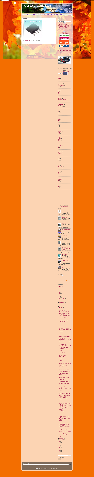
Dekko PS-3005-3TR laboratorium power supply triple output (66, 248)
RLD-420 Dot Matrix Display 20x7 (64, 384)
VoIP (58, 187)
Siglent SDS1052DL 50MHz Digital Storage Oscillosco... (64, 396)
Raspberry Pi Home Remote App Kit (64, 50)
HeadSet (59, 114)
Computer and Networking (62, 99)
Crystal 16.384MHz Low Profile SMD (64, 341)
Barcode (59, 86)
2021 (59, 292)
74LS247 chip (61, 387)
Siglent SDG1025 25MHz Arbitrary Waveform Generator (64, 394)
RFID (41, 14)
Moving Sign (59, 137)
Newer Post (25, 59)
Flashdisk (59, 110)
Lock (58, 125)
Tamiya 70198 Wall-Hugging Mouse (64, 315)
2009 (59, 450)
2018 (59, 296)
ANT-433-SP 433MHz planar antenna (65, 329)
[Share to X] (37, 40)
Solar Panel (59, 171)
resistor (59, 158)
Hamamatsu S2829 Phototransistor (64, 426)
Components (59, 98)
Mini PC (59, 132)
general (59, 112)
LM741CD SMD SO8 (62, 355)
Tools (51, 14)
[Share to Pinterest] (39, 40)
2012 (59, 446)
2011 (59, 447)
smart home (59, 168)
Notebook (59, 140)
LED (58, 124)
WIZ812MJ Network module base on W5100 (66, 230)
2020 (59, 293)
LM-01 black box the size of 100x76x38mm (63, 380)
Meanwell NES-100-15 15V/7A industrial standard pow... (64, 317)
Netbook (59, 139)
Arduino (34, 14)
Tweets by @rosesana (64, 206)
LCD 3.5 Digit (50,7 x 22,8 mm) (64, 328)
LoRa (58, 126)
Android (59, 79)
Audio (58, 84)
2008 (59, 451)
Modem (59, 133)
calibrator (59, 93)
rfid (58, 159)
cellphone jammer (60, 97)
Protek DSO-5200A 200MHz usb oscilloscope (66, 217)
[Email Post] (33, 40)
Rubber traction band (62, 397)
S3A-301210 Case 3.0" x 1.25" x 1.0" (65, 338)
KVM (58, 120)
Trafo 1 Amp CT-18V (62, 321)
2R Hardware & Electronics (38, 6)
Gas (58, 111)
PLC (58, 147)
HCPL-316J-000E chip (62, 344)
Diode (58, 105)
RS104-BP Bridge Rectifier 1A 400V (64, 434)
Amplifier (59, 78)
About (27, 14)
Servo (58, 165)
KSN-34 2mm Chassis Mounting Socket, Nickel (65, 210)
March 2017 (61, 310)
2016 (59, 441)
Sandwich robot (64, 223)
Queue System (60, 153)
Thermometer (60, 179)
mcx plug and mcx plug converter (64, 383)
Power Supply (56, 14)
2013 (59, 445)
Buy (30, 14)
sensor (59, 164)
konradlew (50, 468)
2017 (59, 297)
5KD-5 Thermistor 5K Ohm (63, 402)
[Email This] (36, 40)
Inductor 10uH (61, 356)
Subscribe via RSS (64, 32)
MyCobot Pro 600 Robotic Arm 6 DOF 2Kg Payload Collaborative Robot (66, 267)
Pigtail (58, 146)
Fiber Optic (59, 107)
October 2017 (61, 301)
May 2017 (61, 307)
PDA (58, 144)
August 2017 (61, 303)
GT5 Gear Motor (64, 235)
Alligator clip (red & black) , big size (64, 366)
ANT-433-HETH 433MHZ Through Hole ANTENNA (64, 419)
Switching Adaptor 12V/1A (63, 365)
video (58, 186)
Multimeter (59, 138)
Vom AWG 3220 (61, 411)
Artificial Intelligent (60, 83)
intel (58, 118)
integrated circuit (28, 41)
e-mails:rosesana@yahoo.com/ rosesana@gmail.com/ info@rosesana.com (64, 26)
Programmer (59, 151)
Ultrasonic (59, 185)
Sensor (48, 14)
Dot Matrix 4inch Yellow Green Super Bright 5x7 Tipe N (65, 334)
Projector (59, 152)
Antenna (59, 80)
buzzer (59, 91)
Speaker (59, 173)
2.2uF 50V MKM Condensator (63, 322)
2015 (59, 442)
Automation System (61, 85)
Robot (37, 14)
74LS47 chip (61, 420)
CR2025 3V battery (62, 415)
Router (59, 161)
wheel (58, 188)
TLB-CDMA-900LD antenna (63, 320)
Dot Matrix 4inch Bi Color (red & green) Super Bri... (64, 352)
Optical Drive (59, 141)
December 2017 (62, 298)
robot (58, 160)
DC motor (59, 100)
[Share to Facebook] (38, 40)
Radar (58, 154)
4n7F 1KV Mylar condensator (63, 423)
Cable (58, 92)
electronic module (60, 106)
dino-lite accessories (61, 104)
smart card (59, 167)
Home (24, 14)
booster (59, 90)
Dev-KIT (61, 14)
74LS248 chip (61, 374)
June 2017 (61, 306)
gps (58, 113)
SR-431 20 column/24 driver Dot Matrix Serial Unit (64, 314)
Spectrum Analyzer (60, 174)
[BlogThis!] (36, 40)
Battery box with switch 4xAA (63, 373)
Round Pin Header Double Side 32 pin (65, 388)
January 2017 (61, 439)
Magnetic (59, 127)
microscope (59, 131)
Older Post (53, 59)
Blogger (57, 468)
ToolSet (59, 181)
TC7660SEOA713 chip (62, 433)
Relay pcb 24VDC (64, 254)
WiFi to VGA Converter (65, 260)
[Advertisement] (39, 51)
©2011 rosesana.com (64, 33)
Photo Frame (60, 145)
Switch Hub (59, 178)
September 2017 (62, 302)
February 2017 (61, 438)
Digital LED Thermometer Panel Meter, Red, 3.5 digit (64, 326)
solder (58, 172)
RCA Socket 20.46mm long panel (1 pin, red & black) (64, 324)
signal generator (60, 166)
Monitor (59, 134)
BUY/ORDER (64, 30)
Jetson (59, 119)
